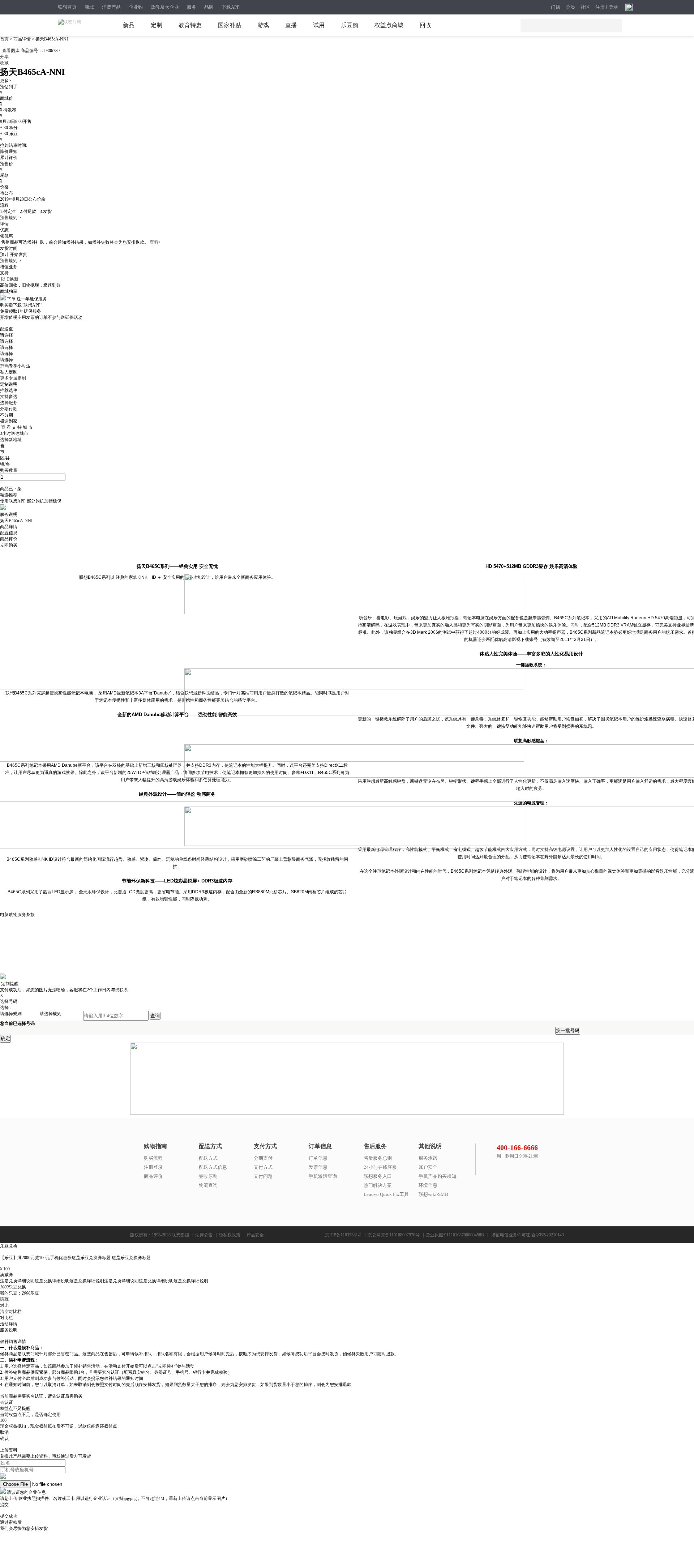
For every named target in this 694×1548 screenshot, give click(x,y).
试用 (319, 25)
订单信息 (318, 1158)
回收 (425, 25)
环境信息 (428, 1185)
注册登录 (153, 1167)
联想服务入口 (378, 1176)
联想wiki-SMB (433, 1194)
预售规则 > (10, 217)
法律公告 (204, 1234)
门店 (555, 7)
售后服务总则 (378, 1158)
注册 (600, 7)
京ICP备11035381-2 (343, 1234)
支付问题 (263, 1176)
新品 (128, 25)
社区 (585, 7)
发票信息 (318, 1167)
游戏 (263, 25)
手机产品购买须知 (437, 1176)
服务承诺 (428, 1158)
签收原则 (208, 1176)
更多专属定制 (13, 378)
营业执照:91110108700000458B (455, 1234)
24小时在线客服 (380, 1167)
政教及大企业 (165, 7)
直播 (291, 25)
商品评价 (153, 1176)
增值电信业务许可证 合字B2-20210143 (527, 1234)
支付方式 (263, 1167)
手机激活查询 (323, 1176)
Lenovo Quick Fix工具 (386, 1194)
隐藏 (4, 1299)
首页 (5, 39)
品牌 (209, 7)
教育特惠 (190, 25)
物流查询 (208, 1185)
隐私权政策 (229, 1234)
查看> (155, 242)
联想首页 (67, 7)
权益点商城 (388, 25)
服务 (191, 7)
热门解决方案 (378, 1185)
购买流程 (153, 1158)
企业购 (136, 7)
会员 (570, 7)
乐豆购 (349, 25)
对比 (4, 1305)
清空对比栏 (11, 1311)
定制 (156, 25)
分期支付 (263, 1158)
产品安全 (255, 1234)
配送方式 (208, 1158)
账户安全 (428, 1167)
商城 (89, 7)
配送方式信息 (213, 1167)
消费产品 (111, 7)
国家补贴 (229, 25)
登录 (613, 7)
